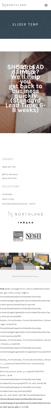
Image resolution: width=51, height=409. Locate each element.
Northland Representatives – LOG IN (18, 204)
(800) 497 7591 (9, 167)
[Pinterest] (32, 223)
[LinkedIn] (29, 223)
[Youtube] (26, 223)
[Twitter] (21, 223)
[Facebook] (18, 223)
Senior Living (8, 199)
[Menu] (46, 5)
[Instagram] (24, 223)
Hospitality (7, 194)
